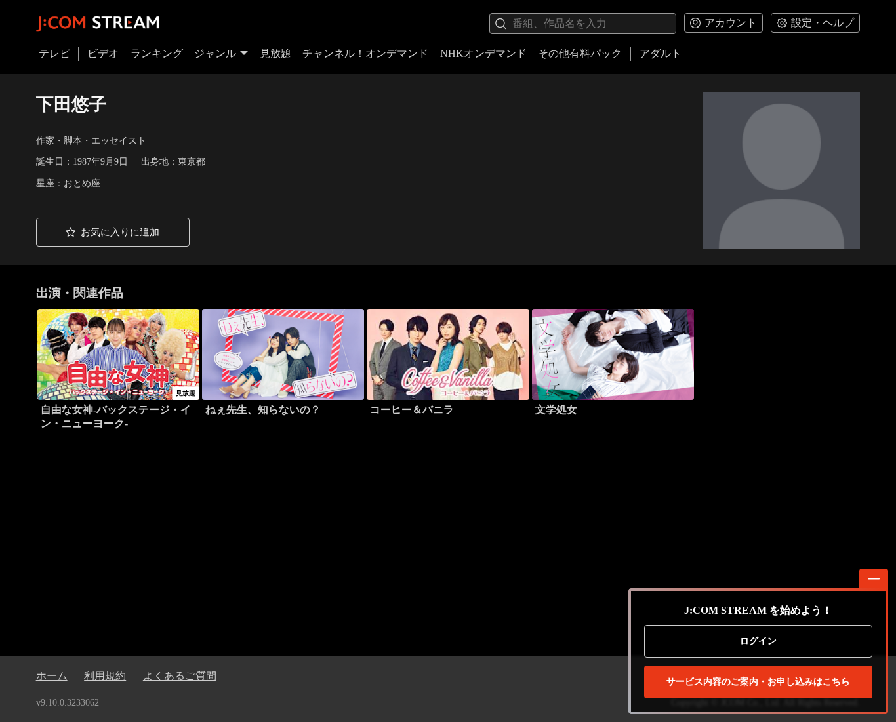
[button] (113, 232)
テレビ (54, 53)
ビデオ (103, 53)
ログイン (758, 641)
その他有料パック (580, 53)
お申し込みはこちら (758, 682)
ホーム (52, 675)
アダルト (661, 53)
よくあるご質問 (179, 675)
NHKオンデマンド (483, 53)
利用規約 (105, 675)
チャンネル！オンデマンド (365, 53)
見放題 (275, 53)
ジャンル (215, 53)
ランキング (157, 53)
